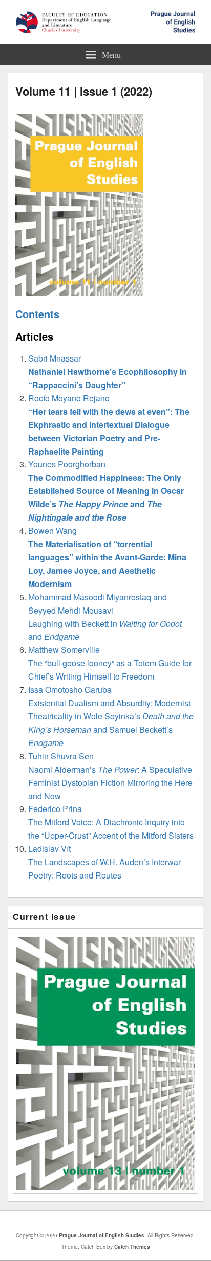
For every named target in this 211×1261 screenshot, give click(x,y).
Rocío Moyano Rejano (108, 424)
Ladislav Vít (104, 862)
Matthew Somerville (110, 663)
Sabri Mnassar (107, 371)
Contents (37, 313)
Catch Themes (132, 1246)
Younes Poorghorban (106, 490)
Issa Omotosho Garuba (111, 716)
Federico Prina (111, 822)
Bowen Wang (107, 557)
